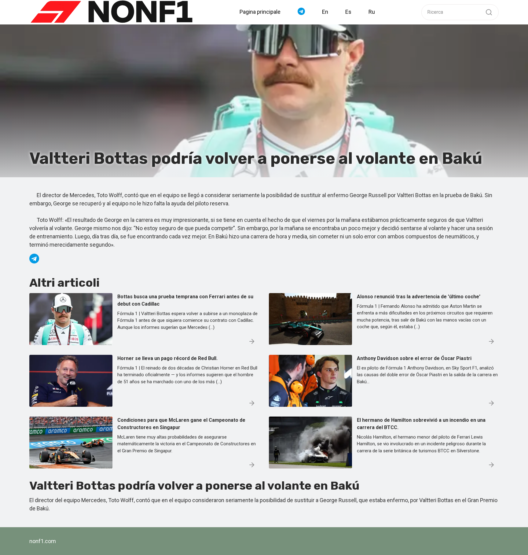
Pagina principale (260, 12)
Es (348, 12)
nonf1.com (42, 541)
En (325, 12)
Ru (372, 12)
